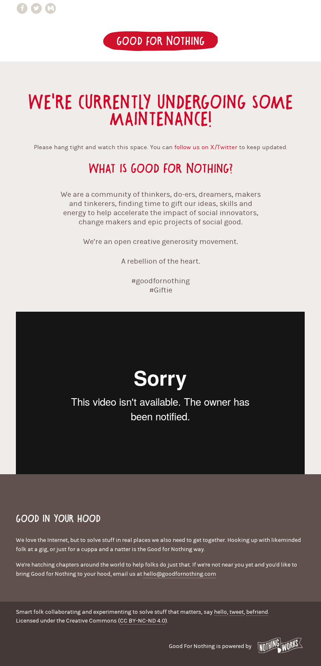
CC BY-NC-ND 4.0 (142, 621)
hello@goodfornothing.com (179, 574)
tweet (236, 612)
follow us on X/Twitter (205, 147)
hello (220, 612)
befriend (257, 612)
